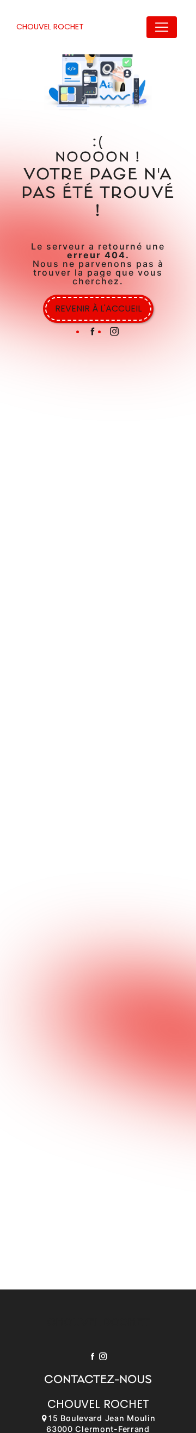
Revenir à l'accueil (98, 308)
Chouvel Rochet (50, 26)
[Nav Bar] (161, 27)
